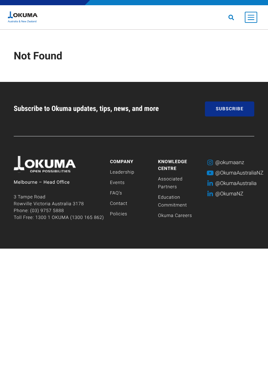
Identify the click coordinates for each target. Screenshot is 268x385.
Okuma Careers (175, 215)
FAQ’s (116, 193)
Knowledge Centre (172, 165)
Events (117, 182)
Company (121, 161)
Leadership (122, 172)
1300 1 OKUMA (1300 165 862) (69, 217)
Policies (118, 214)
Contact (118, 203)
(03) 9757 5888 (47, 210)
